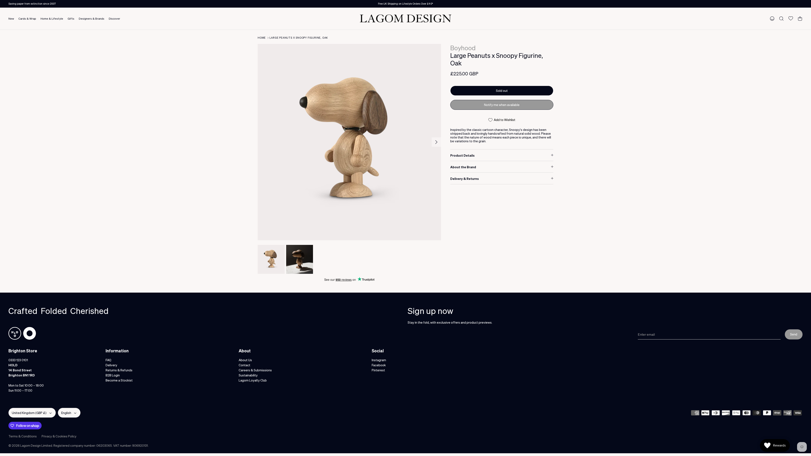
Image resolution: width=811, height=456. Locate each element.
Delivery (111, 365)
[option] (349, 142)
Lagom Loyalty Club (253, 380)
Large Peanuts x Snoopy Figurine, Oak (298, 37)
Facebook (379, 365)
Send (793, 334)
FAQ (108, 360)
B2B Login (113, 375)
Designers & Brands (91, 18)
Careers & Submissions (255, 370)
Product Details (462, 155)
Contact (244, 365)
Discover (114, 18)
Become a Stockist (119, 380)
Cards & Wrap (27, 18)
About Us (245, 360)
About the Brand (463, 167)
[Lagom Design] (405, 18)
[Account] (771, 18)
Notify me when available (502, 105)
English (66, 413)
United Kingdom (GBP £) (29, 413)
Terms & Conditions (22, 436)
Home (262, 37)
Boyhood (463, 48)
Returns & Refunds (119, 370)
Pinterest (378, 370)
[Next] (436, 142)
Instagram (379, 360)
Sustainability (248, 375)
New (11, 18)
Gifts (71, 18)
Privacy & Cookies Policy (59, 436)
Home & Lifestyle (52, 18)
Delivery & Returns (464, 178)
